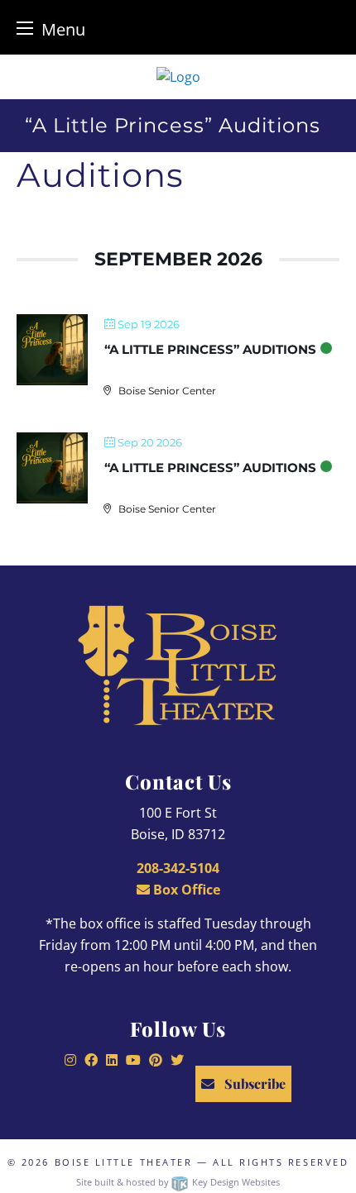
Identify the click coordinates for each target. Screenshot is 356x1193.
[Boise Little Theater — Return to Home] (178, 77)
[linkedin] (112, 1060)
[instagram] (70, 1060)
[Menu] (25, 27)
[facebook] (91, 1060)
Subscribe (253, 1083)
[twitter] (177, 1060)
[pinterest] (155, 1060)
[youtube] (133, 1060)
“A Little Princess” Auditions (210, 349)
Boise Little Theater (124, 1162)
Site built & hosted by (177, 1182)
